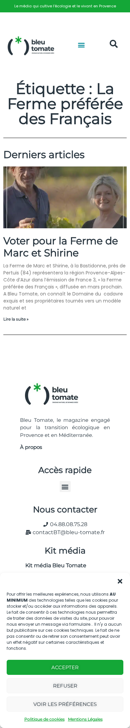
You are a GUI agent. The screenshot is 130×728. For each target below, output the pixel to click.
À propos (31, 447)
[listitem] (65, 6)
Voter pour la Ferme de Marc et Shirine (60, 247)
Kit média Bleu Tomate (53, 565)
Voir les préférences (65, 704)
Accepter (65, 667)
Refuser (65, 686)
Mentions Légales (85, 719)
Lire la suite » (16, 319)
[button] (120, 581)
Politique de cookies (44, 719)
